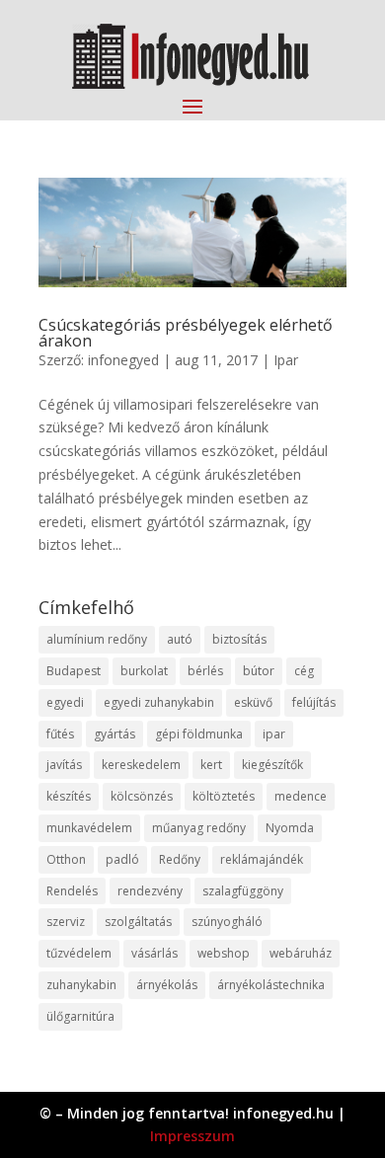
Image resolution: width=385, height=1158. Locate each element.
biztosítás (239, 639)
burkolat (144, 670)
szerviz (65, 921)
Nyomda (290, 827)
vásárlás (154, 953)
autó (179, 639)
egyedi (65, 702)
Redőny (179, 859)
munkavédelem (89, 827)
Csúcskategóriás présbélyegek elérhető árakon (185, 332)
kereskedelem (141, 764)
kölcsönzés (142, 796)
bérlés (205, 670)
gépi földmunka (199, 734)
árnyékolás (166, 984)
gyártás (114, 734)
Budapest (73, 670)
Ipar (285, 359)
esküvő (253, 702)
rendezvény (150, 891)
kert (211, 764)
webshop (223, 953)
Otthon (66, 859)
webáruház (301, 953)
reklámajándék (261, 859)
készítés (68, 796)
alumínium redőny (96, 639)
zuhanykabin (81, 984)
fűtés (60, 734)
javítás (64, 764)
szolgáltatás (138, 921)
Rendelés (72, 891)
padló (122, 859)
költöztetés (223, 796)
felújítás (314, 702)
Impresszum (192, 1135)
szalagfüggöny (242, 891)
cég (304, 670)
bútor (258, 670)
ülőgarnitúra (80, 1016)
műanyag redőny (199, 827)
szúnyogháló (227, 921)
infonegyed (123, 359)
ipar (274, 734)
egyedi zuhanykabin (159, 702)
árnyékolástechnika (271, 984)
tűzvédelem (79, 953)
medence (300, 796)
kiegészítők (272, 764)
